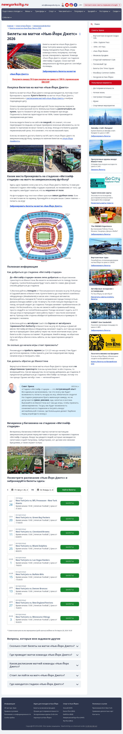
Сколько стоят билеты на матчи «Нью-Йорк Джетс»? (42, 646)
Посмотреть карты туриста (102, 203)
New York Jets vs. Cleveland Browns (32, 531)
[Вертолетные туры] (105, 246)
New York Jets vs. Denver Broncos (31, 588)
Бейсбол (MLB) (68, 714)
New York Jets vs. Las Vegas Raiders (33, 560)
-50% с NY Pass (99, 47)
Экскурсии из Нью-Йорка (103, 77)
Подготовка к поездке (11, 11)
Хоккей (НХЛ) (67, 708)
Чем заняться (64, 11)
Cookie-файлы (9, 718)
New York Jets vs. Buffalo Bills (30, 574)
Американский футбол (41, 26)
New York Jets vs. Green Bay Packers (33, 517)
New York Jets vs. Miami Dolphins (31, 546)
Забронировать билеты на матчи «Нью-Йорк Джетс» (36, 206)
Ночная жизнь (99, 92)
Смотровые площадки (102, 97)
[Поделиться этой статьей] (78, 34)
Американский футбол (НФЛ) (73, 718)
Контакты (96, 714)
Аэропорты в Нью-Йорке (43, 718)
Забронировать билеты (101, 136)
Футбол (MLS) (68, 721)
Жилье (27, 11)
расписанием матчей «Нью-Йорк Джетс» (45, 98)
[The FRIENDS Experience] (105, 215)
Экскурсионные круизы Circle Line (46, 714)
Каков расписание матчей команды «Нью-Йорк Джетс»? (39, 665)
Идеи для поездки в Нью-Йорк (46, 704)
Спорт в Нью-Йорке (23, 26)
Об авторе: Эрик (10, 708)
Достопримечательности (103, 88)
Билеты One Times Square (103, 68)
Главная (10, 26)
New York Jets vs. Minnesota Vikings (33, 617)
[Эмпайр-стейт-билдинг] (105, 117)
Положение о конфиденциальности (17, 714)
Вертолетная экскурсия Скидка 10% (106, 37)
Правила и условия (11, 711)
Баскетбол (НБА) (69, 711)
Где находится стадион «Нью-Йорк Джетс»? (37, 684)
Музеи (95, 101)
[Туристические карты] (105, 181)
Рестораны (103, 11)
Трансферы (39, 11)
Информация (9, 704)
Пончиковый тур (100, 64)
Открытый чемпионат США (104, 60)
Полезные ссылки (99, 704)
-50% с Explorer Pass (101, 42)
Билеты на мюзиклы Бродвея (44, 708)
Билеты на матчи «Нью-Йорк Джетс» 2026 (25, 28)
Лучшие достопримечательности (46, 711)
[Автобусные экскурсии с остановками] (105, 277)
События (6, 17)
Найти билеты (69, 490)
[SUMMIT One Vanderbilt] (105, 311)
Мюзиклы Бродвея (100, 55)
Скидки (116, 11)
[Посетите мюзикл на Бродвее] (105, 342)
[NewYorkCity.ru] (14, 4)
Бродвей (91, 11)
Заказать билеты (98, 169)
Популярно (78, 11)
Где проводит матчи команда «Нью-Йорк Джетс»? (41, 654)
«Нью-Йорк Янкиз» (100, 51)
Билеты (70, 503)
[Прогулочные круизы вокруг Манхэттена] (105, 148)
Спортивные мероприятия (104, 105)
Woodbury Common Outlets (104, 73)
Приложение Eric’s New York (102, 708)
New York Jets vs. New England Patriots (34, 603)
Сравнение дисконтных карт (102, 711)
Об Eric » (75, 386)
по (32, 489)
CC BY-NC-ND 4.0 (91, 726)
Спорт (51, 11)
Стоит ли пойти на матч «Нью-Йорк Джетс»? (37, 675)
